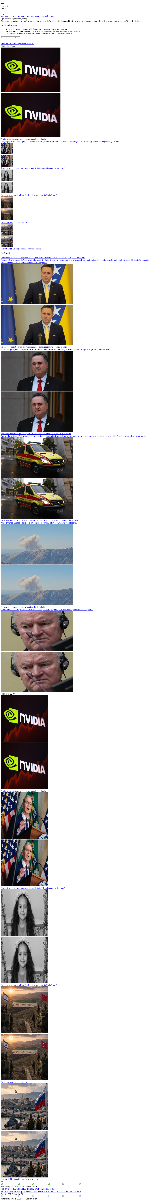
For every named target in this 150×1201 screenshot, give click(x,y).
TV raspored (6, 1191)
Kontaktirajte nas (19, 1191)
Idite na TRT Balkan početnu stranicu (17, 43)
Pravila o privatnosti (57, 1191)
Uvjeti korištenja (41, 1191)
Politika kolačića (73, 1191)
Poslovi (30, 1191)
